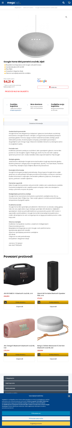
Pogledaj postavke (36, 423)
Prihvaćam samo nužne (36, 418)
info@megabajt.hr (15, 110)
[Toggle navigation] (3, 3)
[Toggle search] (63, 3)
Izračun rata (54, 87)
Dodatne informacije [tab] (36, 123)
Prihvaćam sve (36, 413)
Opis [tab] (36, 120)
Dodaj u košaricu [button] (20, 302)
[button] (69, 396)
